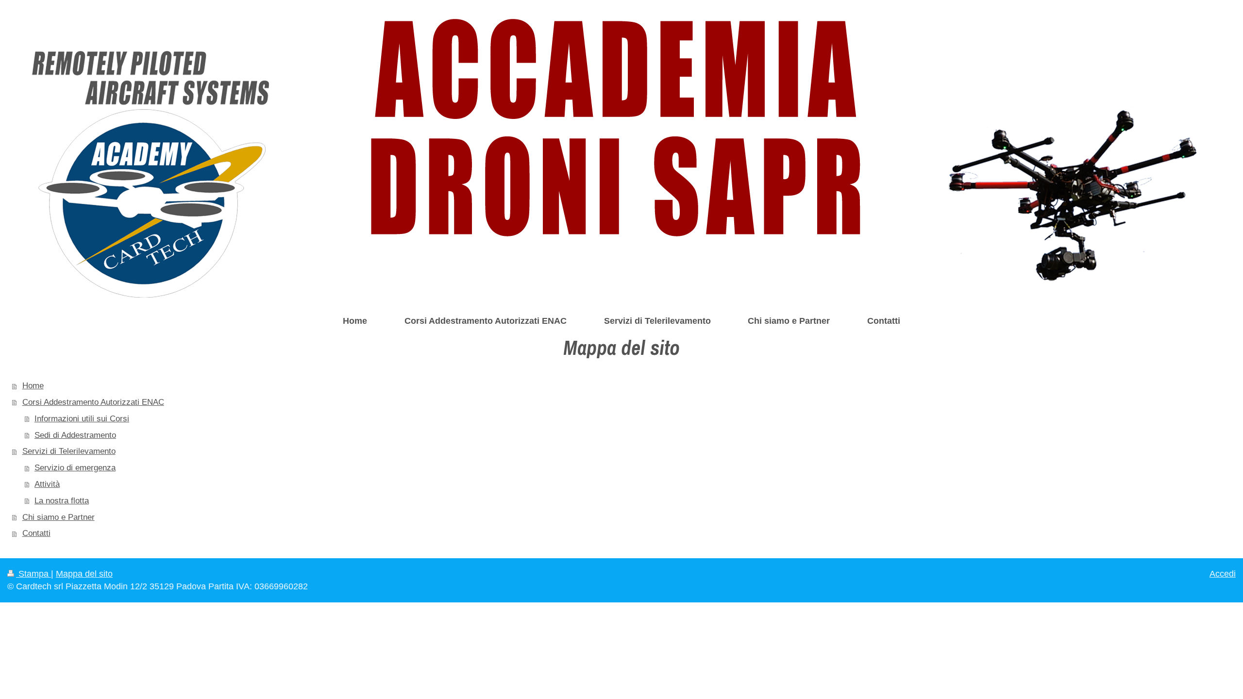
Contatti (36, 533)
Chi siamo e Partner (58, 517)
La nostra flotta (61, 500)
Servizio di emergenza (75, 467)
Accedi (1222, 574)
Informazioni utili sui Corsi (81, 418)
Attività (47, 484)
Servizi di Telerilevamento (69, 451)
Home (33, 385)
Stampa (33, 574)
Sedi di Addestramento (75, 435)
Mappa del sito (84, 574)
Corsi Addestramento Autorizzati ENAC (93, 402)
